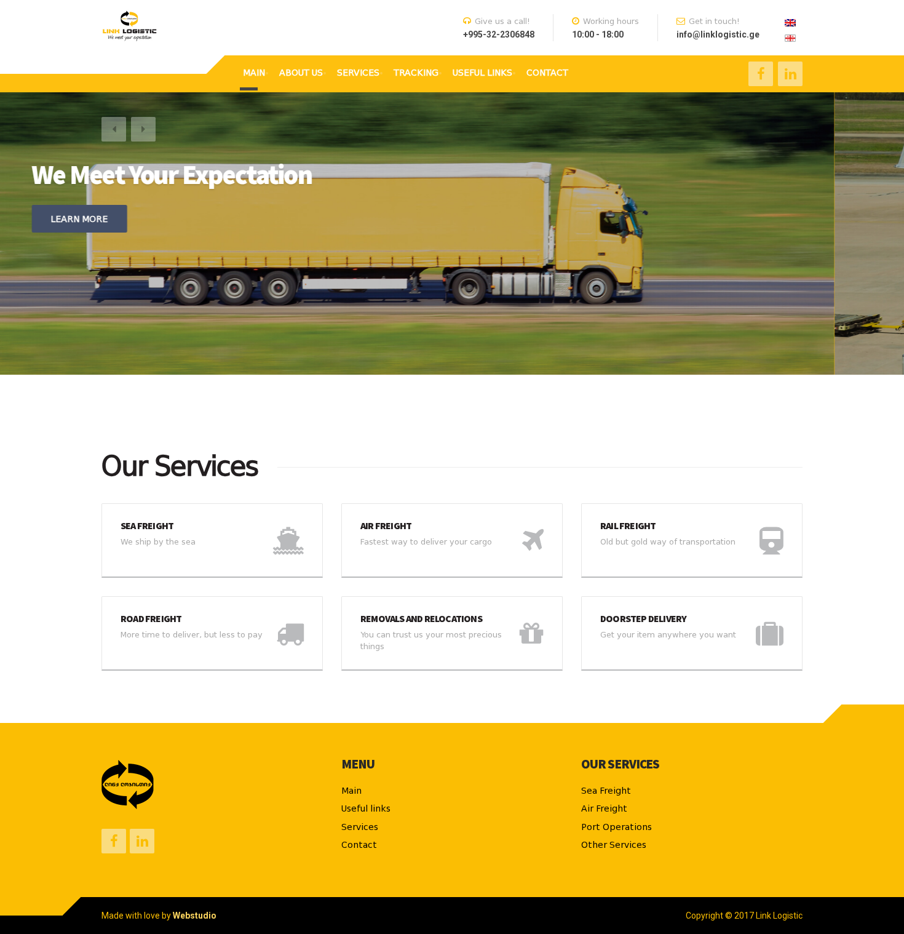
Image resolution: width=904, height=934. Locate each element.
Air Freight (604, 808)
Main (254, 73)
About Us (301, 73)
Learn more (149, 219)
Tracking (416, 73)
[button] (113, 129)
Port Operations (616, 827)
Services (358, 73)
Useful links (482, 73)
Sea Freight (606, 791)
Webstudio (194, 915)
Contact (547, 73)
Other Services (613, 845)
